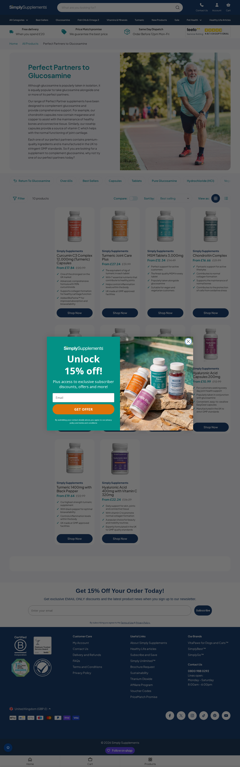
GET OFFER (83, 409)
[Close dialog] (188, 341)
